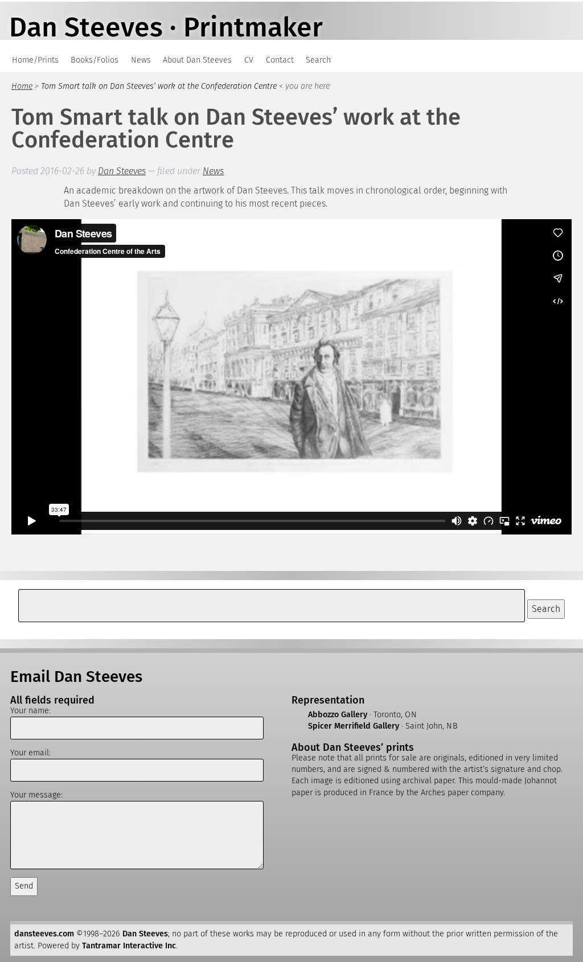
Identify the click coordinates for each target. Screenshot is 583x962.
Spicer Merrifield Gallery (353, 726)
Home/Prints (35, 60)
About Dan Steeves (197, 60)
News (141, 60)
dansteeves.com (44, 934)
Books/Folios (94, 60)
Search (318, 60)
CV (248, 60)
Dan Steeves (122, 171)
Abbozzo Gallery (337, 715)
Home (21, 86)
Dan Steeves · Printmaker (166, 27)
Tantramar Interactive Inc (129, 946)
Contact (280, 60)
